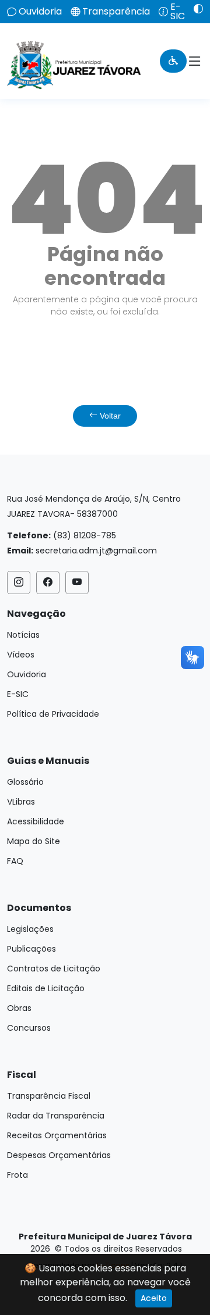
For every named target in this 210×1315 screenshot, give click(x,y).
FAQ (15, 861)
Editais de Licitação (46, 988)
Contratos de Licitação (53, 968)
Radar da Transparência (55, 1116)
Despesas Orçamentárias (59, 1155)
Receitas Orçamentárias (57, 1135)
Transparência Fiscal (48, 1096)
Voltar (109, 415)
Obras (19, 1008)
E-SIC (177, 11)
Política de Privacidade (53, 714)
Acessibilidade (35, 821)
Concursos (29, 1028)
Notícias (23, 635)
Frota (17, 1175)
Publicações (31, 949)
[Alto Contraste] (194, 8)
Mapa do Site (33, 841)
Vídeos (20, 655)
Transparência (116, 11)
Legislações (30, 929)
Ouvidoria (40, 11)
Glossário (25, 782)
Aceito (154, 1298)
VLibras (21, 802)
